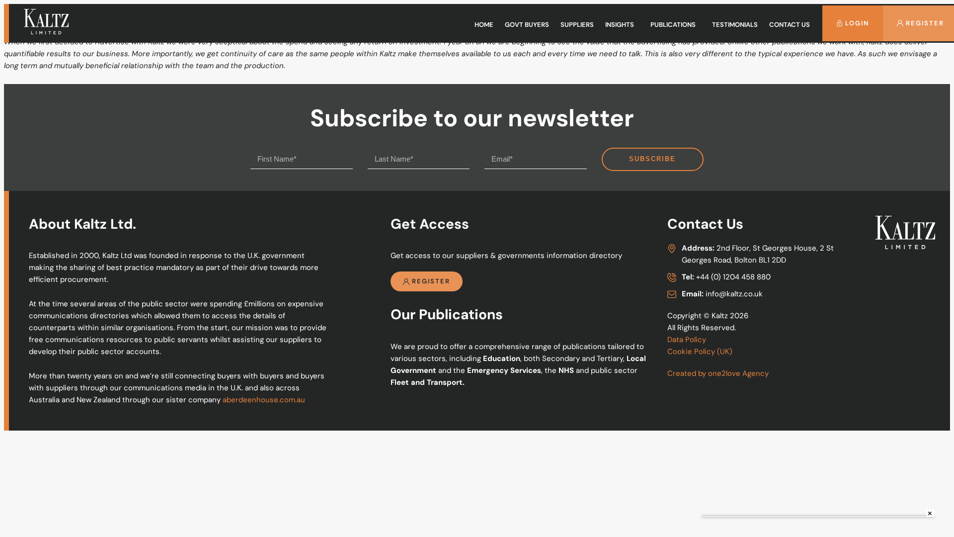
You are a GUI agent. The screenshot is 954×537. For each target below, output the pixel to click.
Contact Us (789, 24)
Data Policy (686, 340)
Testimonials (735, 24)
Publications (673, 24)
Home (484, 24)
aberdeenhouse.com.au (264, 400)
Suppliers (577, 24)
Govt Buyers (527, 24)
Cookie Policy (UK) (699, 352)
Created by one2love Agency (718, 373)
